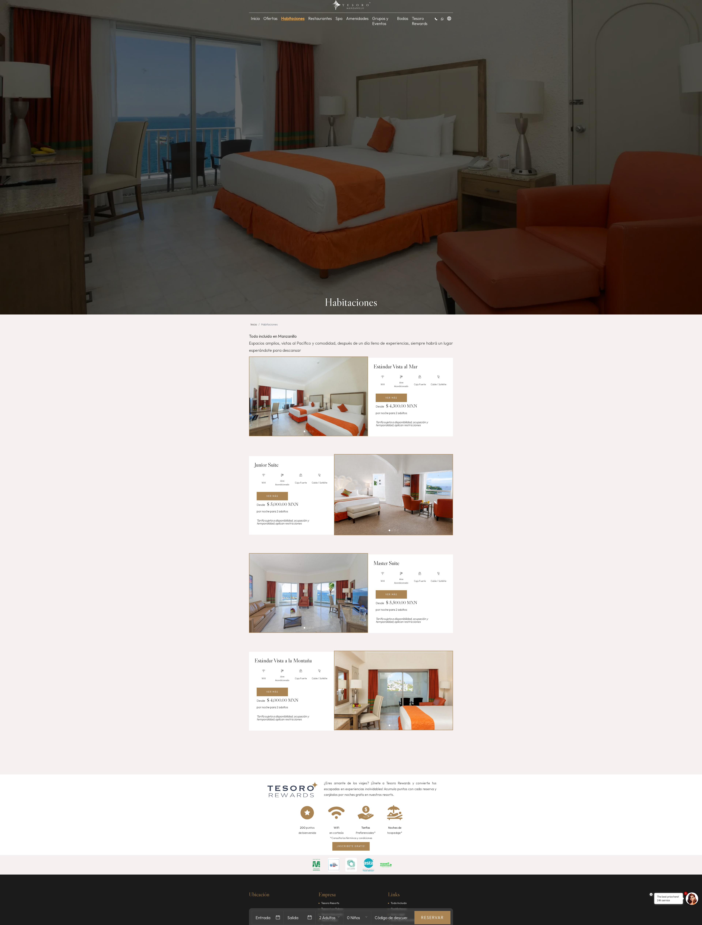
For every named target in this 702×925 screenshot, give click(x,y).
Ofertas (270, 18)
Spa (338, 18)
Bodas (402, 18)
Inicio (255, 18)
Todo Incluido (399, 903)
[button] (436, 18)
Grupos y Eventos (380, 21)
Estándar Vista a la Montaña (283, 660)
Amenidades (357, 18)
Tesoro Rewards (419, 21)
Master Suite (386, 563)
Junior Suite (266, 465)
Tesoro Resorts (330, 903)
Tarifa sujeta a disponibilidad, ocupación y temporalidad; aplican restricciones (402, 424)
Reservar (432, 917)
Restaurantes (320, 18)
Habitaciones (293, 18)
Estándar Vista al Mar (395, 366)
